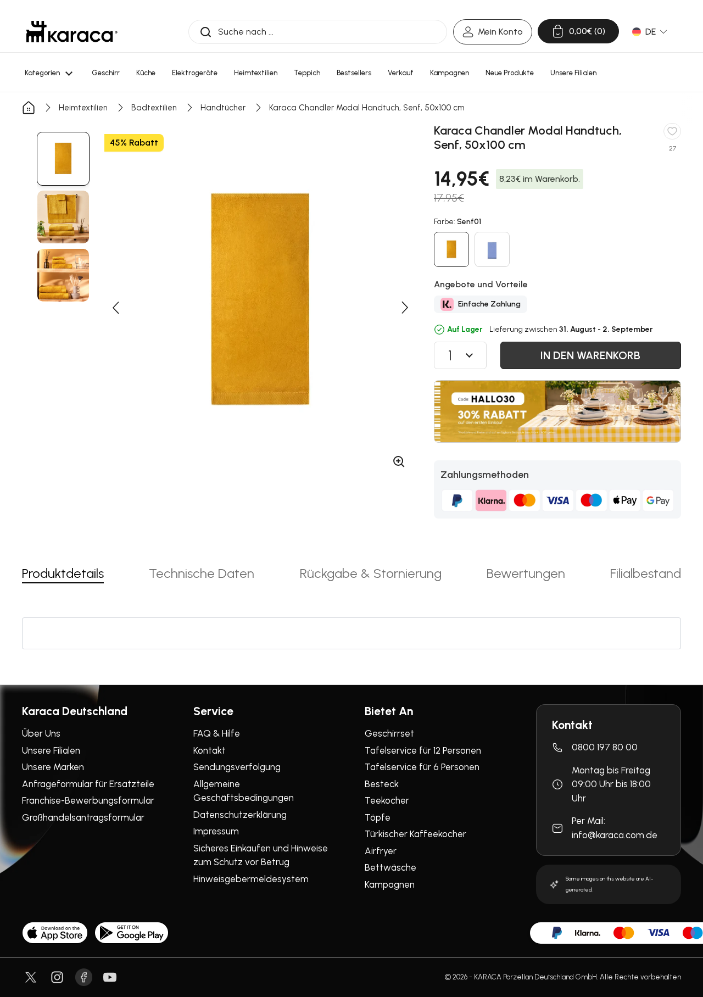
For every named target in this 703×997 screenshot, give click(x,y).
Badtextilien (154, 108)
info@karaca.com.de (614, 834)
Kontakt (209, 750)
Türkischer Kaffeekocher (415, 833)
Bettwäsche (390, 867)
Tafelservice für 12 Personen (423, 750)
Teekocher (387, 800)
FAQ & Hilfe (216, 733)
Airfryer (381, 850)
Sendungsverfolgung (237, 766)
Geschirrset (389, 733)
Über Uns (41, 733)
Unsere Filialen (51, 750)
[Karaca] (72, 31)
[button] (115, 307)
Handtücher (223, 108)
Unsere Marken (53, 766)
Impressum (216, 831)
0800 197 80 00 (605, 747)
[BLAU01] (492, 249)
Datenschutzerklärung (240, 814)
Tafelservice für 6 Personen (422, 766)
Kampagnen (390, 884)
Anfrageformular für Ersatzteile (88, 783)
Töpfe (377, 817)
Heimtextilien (83, 108)
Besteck (382, 783)
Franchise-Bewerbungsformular (88, 800)
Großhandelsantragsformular (83, 817)
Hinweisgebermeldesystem (251, 878)
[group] (63, 159)
